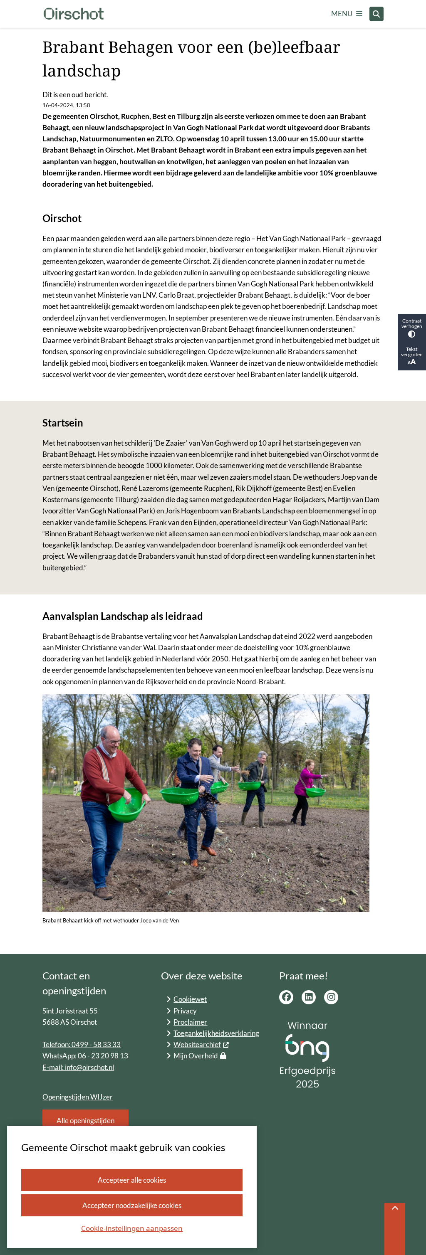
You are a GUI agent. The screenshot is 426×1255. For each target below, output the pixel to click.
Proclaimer (190, 1022)
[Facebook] (286, 997)
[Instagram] (331, 997)
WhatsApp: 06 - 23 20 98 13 (85, 1055)
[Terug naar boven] (394, 1229)
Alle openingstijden (85, 1120)
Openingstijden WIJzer (77, 1096)
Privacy (185, 1010)
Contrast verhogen (411, 323)
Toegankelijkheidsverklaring (216, 1033)
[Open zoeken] (376, 14)
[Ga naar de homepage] (73, 14)
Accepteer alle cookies (132, 1180)
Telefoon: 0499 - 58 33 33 (81, 1044)
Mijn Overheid (195, 1055)
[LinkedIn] (309, 997)
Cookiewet (190, 999)
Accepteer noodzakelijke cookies (131, 1205)
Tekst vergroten (412, 351)
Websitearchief (197, 1044)
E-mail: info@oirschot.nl (78, 1067)
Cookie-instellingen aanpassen (132, 1228)
